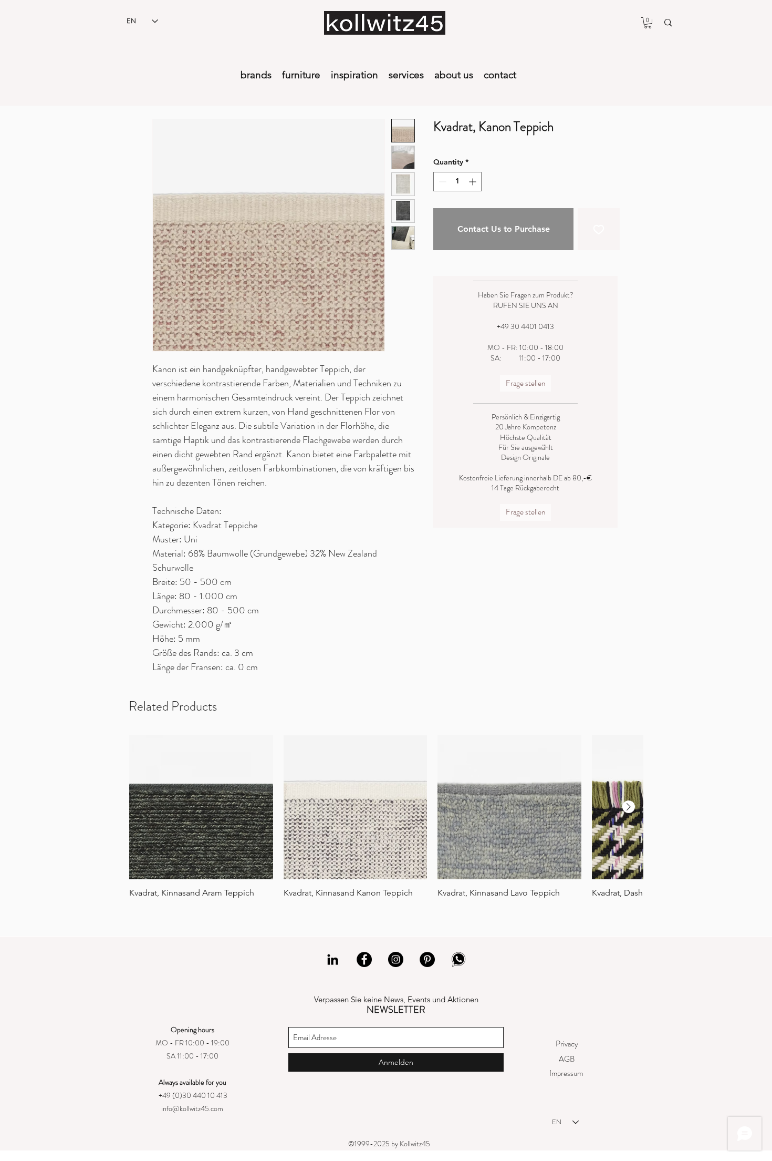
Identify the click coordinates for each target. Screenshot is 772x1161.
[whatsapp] (458, 959)
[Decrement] (441, 181)
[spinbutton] (457, 181)
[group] (386, 817)
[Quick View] (201, 807)
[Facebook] (364, 959)
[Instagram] (395, 959)
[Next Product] (628, 806)
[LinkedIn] (332, 959)
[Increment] (473, 181)
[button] (647, 22)
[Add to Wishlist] (599, 229)
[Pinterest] (427, 959)
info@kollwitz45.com (192, 1108)
